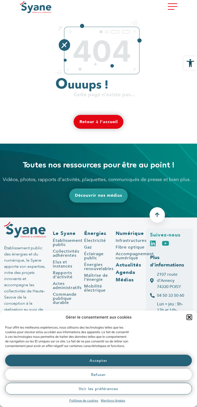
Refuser (98, 374)
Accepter (98, 360)
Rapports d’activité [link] (63, 275)
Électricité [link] (95, 241)
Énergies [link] (95, 233)
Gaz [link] (88, 247)
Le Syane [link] (64, 233)
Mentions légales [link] (113, 400)
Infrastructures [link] (131, 241)
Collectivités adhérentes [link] (66, 253)
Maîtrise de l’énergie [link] (96, 277)
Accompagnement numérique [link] (135, 256)
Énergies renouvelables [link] (99, 267)
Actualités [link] (128, 265)
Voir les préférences (98, 388)
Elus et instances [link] (62, 264)
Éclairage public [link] (94, 256)
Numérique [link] (130, 233)
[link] (190, 63)
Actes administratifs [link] (67, 286)
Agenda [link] (125, 272)
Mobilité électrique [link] (95, 288)
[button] (189, 317)
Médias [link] (125, 279)
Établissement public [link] (68, 243)
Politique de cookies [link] (83, 400)
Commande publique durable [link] (65, 298)
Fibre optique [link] (130, 247)
